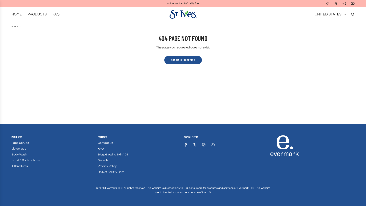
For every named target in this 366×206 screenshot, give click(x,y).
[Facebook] (327, 3)
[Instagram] (344, 3)
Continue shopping (183, 60)
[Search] (352, 14)
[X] (336, 3)
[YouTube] (352, 3)
